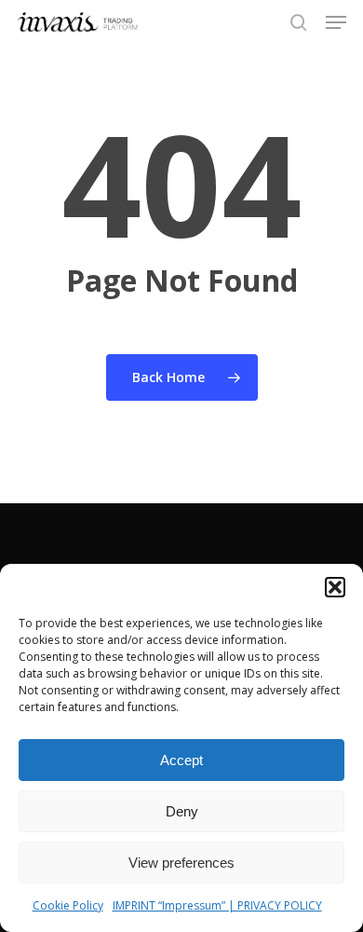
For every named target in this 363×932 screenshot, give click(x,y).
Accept (181, 760)
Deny (182, 811)
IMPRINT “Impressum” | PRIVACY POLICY (217, 905)
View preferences (181, 862)
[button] (335, 587)
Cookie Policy (68, 905)
